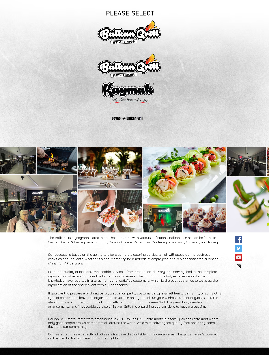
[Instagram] (238, 266)
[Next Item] (263, 189)
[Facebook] (238, 239)
